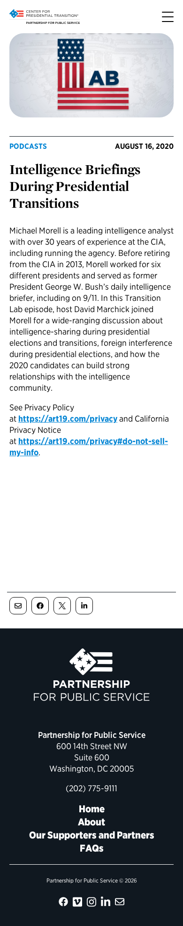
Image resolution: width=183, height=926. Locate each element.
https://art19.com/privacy (67, 418)
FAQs (92, 848)
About (91, 822)
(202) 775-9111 (91, 788)
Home (92, 809)
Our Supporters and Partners (91, 835)
